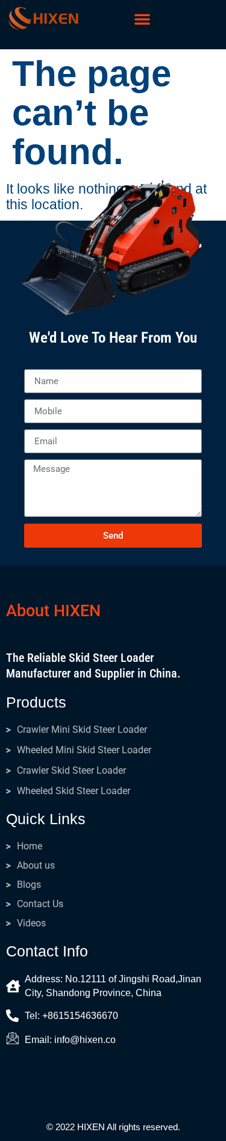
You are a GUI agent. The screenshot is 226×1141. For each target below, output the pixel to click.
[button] (142, 18)
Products (36, 702)
